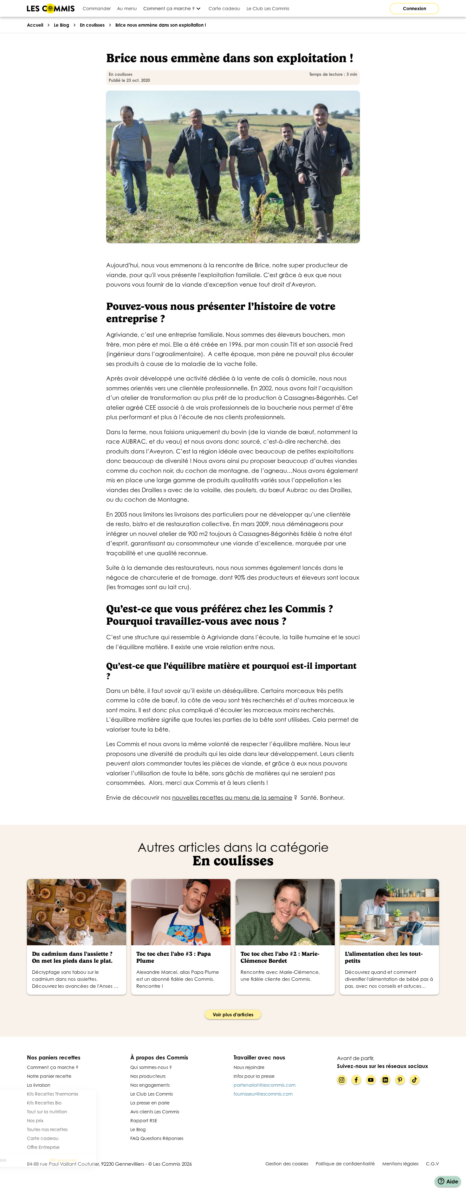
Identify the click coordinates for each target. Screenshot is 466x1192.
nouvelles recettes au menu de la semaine (232, 797)
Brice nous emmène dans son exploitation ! (160, 25)
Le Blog (61, 25)
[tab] (97, 8)
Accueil (35, 25)
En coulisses (92, 25)
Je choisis (39, 1160)
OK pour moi (106, 1160)
